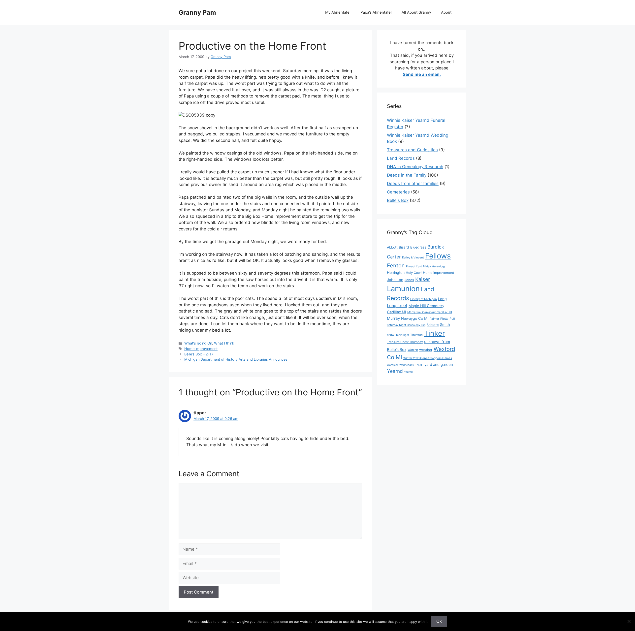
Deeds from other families (413, 183)
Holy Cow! (414, 273)
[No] (628, 621)
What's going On (198, 343)
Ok (439, 621)
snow (390, 335)
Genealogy (438, 266)
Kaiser (422, 279)
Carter (394, 256)
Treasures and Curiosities (412, 149)
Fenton (396, 265)
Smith (445, 324)
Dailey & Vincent (413, 257)
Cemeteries (398, 191)
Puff (452, 318)
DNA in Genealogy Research (415, 166)
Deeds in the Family (406, 175)
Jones (409, 280)
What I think (224, 343)
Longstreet (397, 305)
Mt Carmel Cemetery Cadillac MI (429, 312)
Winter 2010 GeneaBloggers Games (427, 358)
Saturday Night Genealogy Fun (406, 325)
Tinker (434, 333)
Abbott (392, 247)
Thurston (416, 335)
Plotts (444, 318)
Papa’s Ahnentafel (376, 12)
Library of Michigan (423, 299)
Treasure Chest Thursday (405, 342)
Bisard (404, 247)
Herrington (396, 272)
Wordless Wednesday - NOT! (405, 365)
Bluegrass (418, 247)
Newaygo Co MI (414, 318)
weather (425, 350)
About (446, 12)
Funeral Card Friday (418, 266)
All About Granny (416, 12)
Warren (413, 350)
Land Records (401, 158)
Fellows (438, 256)
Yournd (408, 372)
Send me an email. (422, 74)
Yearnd (395, 371)
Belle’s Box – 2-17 (198, 354)
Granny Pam (197, 12)
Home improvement (201, 349)
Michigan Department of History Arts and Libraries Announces (235, 359)
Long (442, 299)
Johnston (395, 280)
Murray (393, 318)
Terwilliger (402, 335)
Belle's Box (398, 200)
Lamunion (403, 288)
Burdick (435, 247)
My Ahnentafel (337, 12)
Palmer (434, 318)
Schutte (433, 325)
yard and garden (438, 364)
